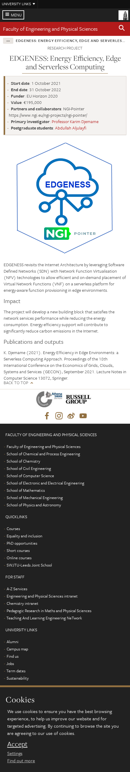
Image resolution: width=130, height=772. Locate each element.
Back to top (16, 383)
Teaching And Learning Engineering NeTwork (44, 618)
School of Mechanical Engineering (35, 498)
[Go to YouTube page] (83, 416)
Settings (14, 753)
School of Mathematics (26, 490)
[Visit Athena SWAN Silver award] (50, 400)
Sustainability (18, 678)
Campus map (17, 649)
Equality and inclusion (24, 536)
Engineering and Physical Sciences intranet (42, 596)
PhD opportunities (22, 543)
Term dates (15, 671)
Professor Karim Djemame (75, 121)
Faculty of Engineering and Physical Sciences (50, 29)
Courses (13, 529)
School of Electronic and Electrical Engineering (45, 483)
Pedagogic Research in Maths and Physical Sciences (49, 611)
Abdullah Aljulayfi (70, 128)
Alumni (12, 642)
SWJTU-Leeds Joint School (29, 565)
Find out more (21, 760)
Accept (17, 744)
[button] (122, 29)
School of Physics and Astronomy (34, 505)
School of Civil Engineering (29, 468)
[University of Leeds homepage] (123, 14)
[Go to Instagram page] (59, 416)
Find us (12, 656)
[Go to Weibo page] (71, 416)
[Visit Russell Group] (79, 400)
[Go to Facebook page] (46, 416)
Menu (16, 15)
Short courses (18, 550)
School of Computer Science (30, 476)
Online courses (19, 558)
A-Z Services (17, 589)
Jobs (10, 663)
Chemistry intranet (22, 603)
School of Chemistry (23, 461)
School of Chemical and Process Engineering (43, 454)
